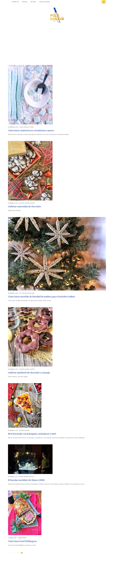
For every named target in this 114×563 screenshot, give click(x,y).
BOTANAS (21, 430)
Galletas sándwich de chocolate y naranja (29, 372)
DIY (20, 293)
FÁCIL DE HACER (25, 293)
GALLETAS (21, 203)
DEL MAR (21, 477)
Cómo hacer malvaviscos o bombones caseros (31, 130)
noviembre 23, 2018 (13, 203)
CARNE (19, 538)
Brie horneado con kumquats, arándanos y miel (32, 433)
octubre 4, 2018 (12, 538)
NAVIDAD (26, 127)
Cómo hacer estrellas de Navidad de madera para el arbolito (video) (41, 296)
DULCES (21, 127)
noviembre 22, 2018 (13, 293)
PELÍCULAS (31, 477)
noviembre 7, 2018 (12, 477)
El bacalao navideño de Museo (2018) (26, 480)
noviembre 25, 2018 (13, 127)
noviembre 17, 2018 (13, 430)
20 (18, 553)
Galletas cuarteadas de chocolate (24, 206)
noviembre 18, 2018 (13, 369)
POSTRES (31, 127)
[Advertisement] (57, 40)
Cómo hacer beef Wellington (22, 541)
